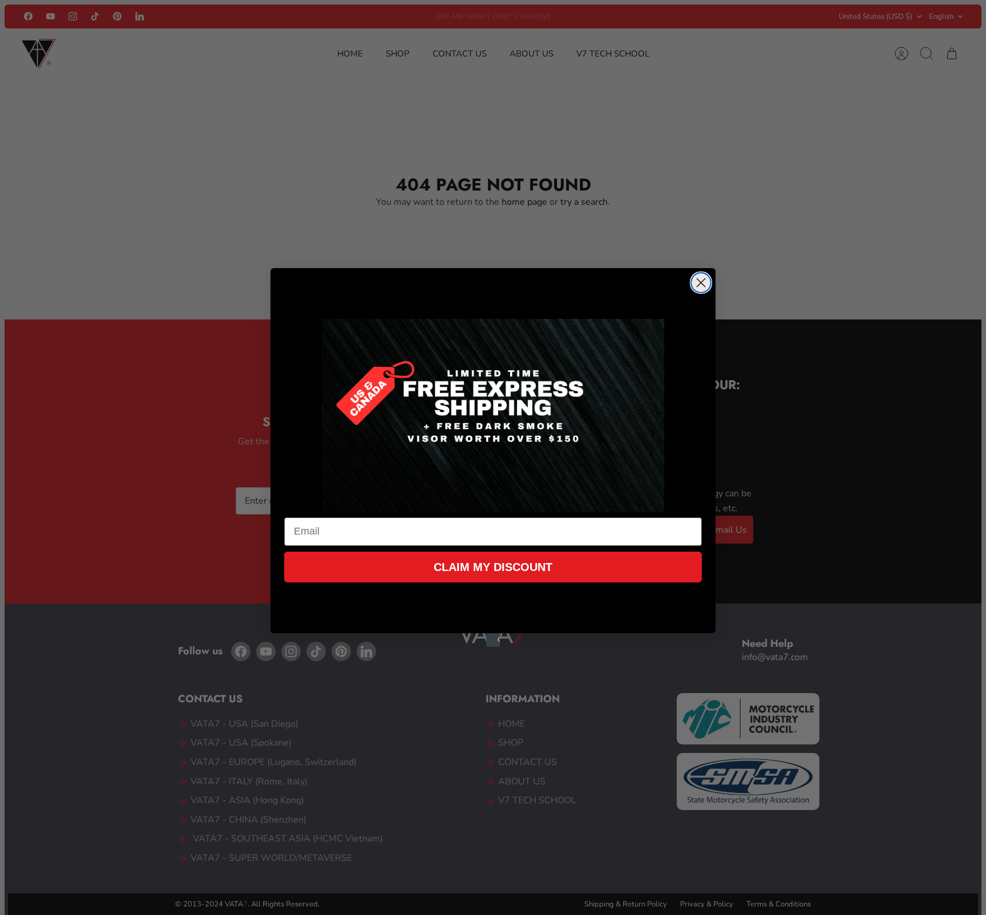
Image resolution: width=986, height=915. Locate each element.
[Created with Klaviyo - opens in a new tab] (493, 640)
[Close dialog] (701, 283)
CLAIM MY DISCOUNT (493, 567)
